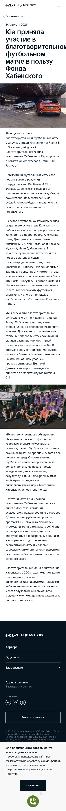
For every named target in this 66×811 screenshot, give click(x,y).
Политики (12, 774)
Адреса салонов (17, 682)
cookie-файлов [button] (50, 761)
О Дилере (12, 657)
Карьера (12, 647)
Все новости (14, 16)
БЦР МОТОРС (26, 5)
